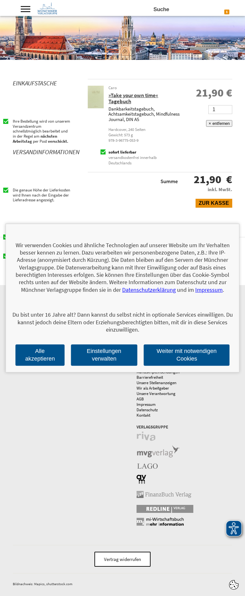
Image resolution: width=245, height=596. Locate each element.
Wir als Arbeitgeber (153, 388)
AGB (140, 399)
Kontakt (143, 415)
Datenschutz (147, 410)
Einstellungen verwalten (104, 355)
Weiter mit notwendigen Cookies (187, 355)
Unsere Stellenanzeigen (156, 382)
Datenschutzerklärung (149, 289)
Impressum (146, 404)
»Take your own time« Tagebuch (133, 98)
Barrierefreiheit (150, 377)
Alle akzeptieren (40, 355)
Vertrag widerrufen (122, 559)
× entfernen (219, 123)
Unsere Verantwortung (156, 393)
